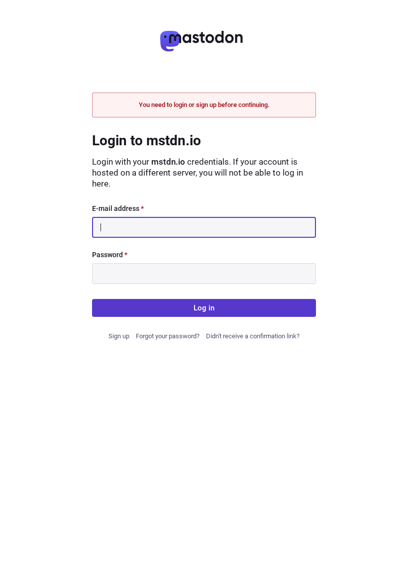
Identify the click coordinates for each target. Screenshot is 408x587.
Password (109, 255)
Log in (204, 307)
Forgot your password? (168, 336)
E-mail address (118, 208)
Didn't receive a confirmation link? (253, 336)
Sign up (118, 336)
